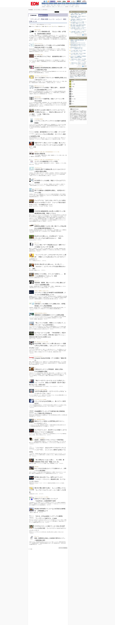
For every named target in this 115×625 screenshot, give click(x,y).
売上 (72, 91)
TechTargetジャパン (80, 11)
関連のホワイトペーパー (43, 15)
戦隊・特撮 (44, 26)
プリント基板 (73, 98)
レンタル (73, 101)
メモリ (59, 3)
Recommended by (79, 66)
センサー (67, 3)
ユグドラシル (55, 26)
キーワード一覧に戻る (63, 547)
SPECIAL (77, 5)
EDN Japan (68, 1)
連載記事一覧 (48, 6)
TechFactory (84, 1)
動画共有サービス (62, 26)
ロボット (73, 103)
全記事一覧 (77, 6)
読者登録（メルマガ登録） (69, 6)
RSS (48, 1)
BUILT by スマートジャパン (78, 1)
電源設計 (48, 5)
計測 (74, 3)
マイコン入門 (63, 5)
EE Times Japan (64, 1)
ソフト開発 (78, 3)
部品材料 (63, 3)
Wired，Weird (53, 5)
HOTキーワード (78, 106)
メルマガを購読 (52, 1)
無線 (71, 3)
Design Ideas (84, 3)
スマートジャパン (73, 1)
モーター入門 (69, 5)
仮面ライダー (38, 26)
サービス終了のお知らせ (78, 68)
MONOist (59, 1)
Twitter (46, 1)
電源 (47, 3)
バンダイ (49, 26)
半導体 (72, 81)
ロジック (55, 3)
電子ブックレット (61, 6)
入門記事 (58, 5)
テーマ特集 (44, 5)
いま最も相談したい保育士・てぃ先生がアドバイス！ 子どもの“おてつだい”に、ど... (78, 28)
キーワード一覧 (36, 9)
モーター (51, 3)
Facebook (44, 1)
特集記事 (43, 6)
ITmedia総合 (30, 9)
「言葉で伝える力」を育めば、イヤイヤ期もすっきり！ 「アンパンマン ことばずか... (78, 60)
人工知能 (73, 86)
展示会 (73, 5)
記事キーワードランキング (78, 79)
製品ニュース (54, 6)
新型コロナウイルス (74, 109)
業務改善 (73, 96)
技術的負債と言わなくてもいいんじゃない (78, 42)
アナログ (43, 3)
